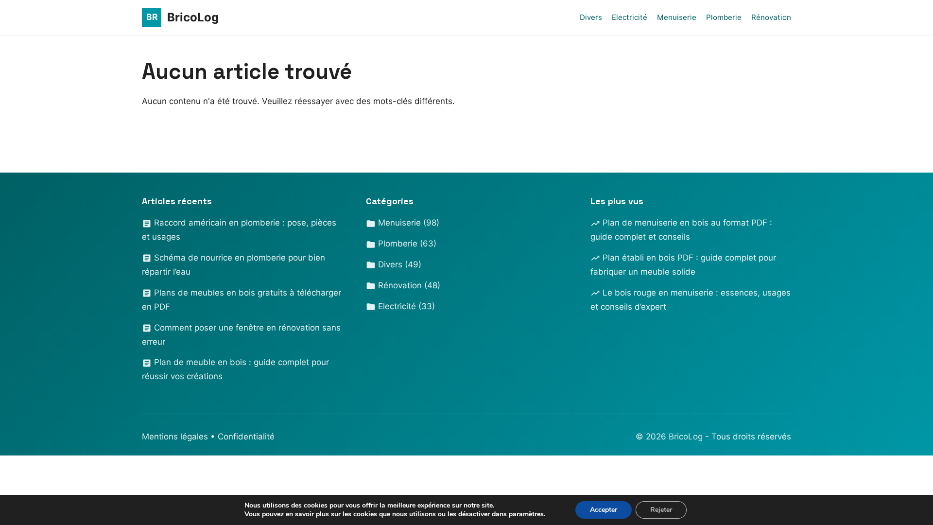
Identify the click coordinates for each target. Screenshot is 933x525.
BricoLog (687, 436)
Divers (591, 17)
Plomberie (724, 17)
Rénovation (771, 17)
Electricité (629, 17)
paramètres (526, 514)
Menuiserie (676, 17)
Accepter (603, 509)
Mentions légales (175, 436)
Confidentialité (246, 436)
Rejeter (661, 509)
